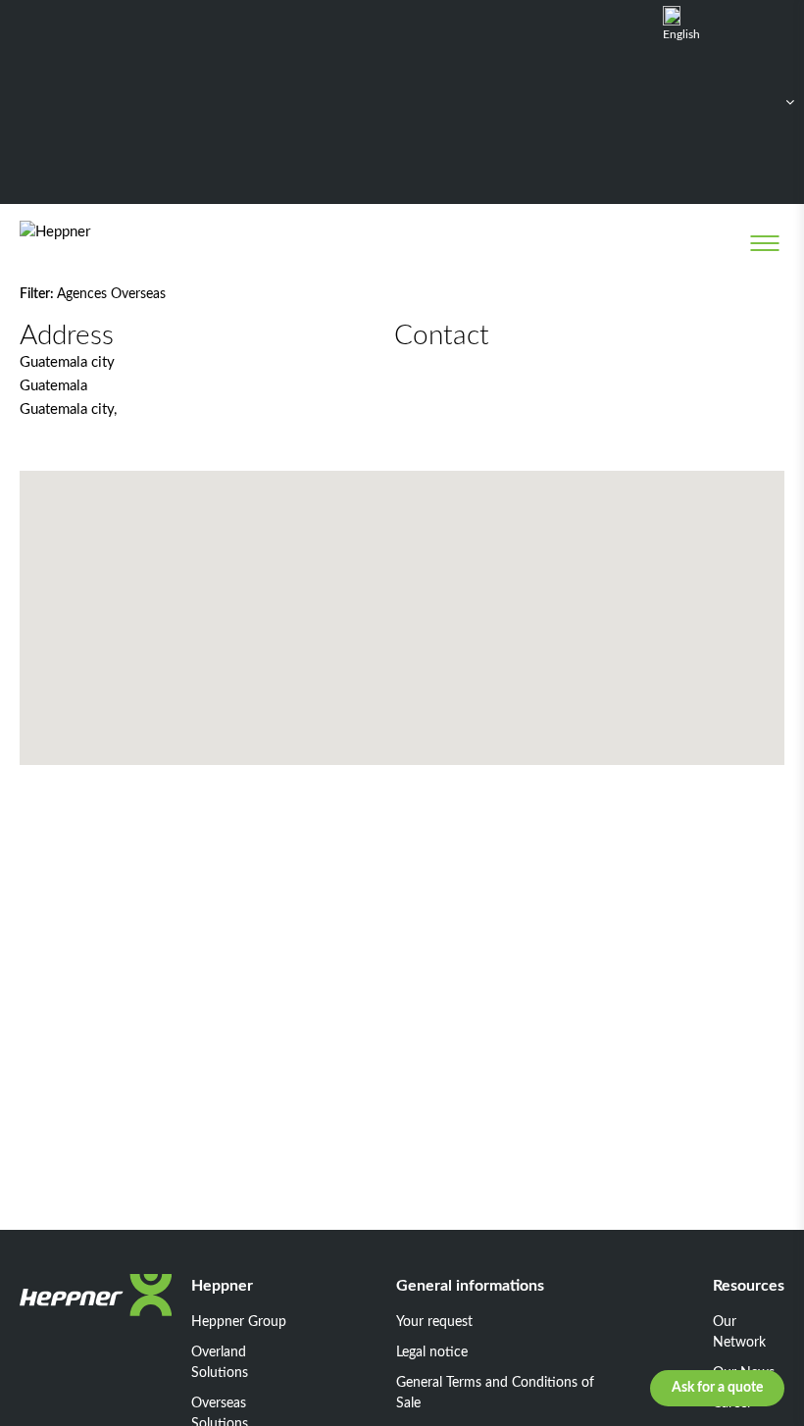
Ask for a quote (717, 1388)
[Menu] (764, 243)
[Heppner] (99, 243)
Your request (434, 1322)
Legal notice (432, 1352)
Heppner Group (238, 1322)
